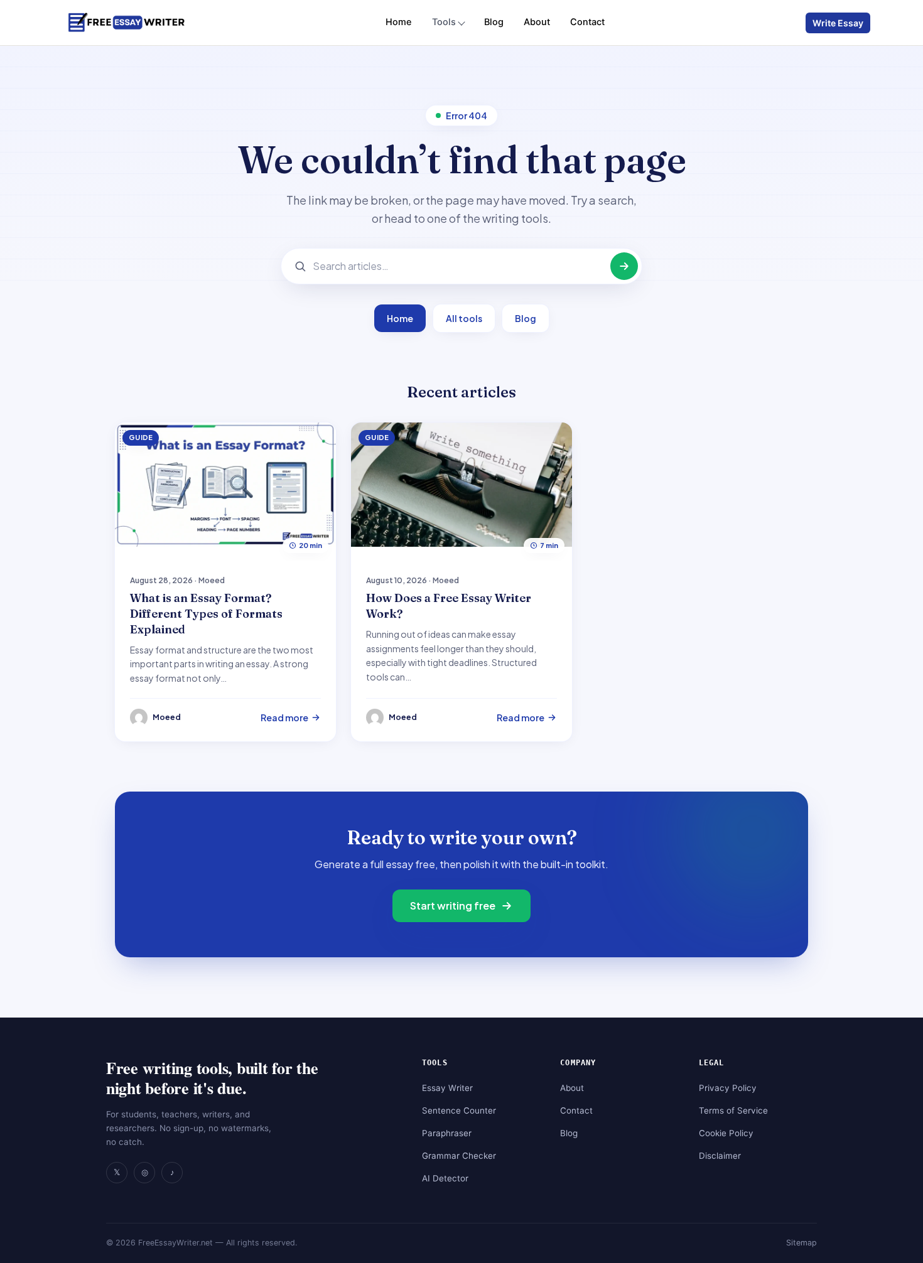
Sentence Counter (459, 1110)
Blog (494, 22)
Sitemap (801, 1242)
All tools (464, 318)
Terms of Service (733, 1110)
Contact (587, 22)
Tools (444, 22)
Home (399, 22)
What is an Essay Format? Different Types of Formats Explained (206, 614)
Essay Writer (447, 1088)
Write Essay (837, 23)
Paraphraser (447, 1133)
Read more (284, 717)
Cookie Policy (726, 1133)
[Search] (624, 266)
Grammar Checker (459, 1156)
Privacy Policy (728, 1088)
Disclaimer (720, 1156)
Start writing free (452, 905)
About (537, 22)
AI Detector (445, 1178)
